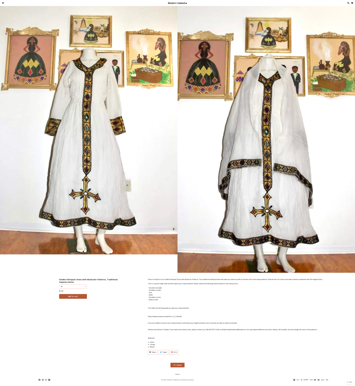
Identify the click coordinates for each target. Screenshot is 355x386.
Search (177, 374)
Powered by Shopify (187, 380)
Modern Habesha (177, 3)
